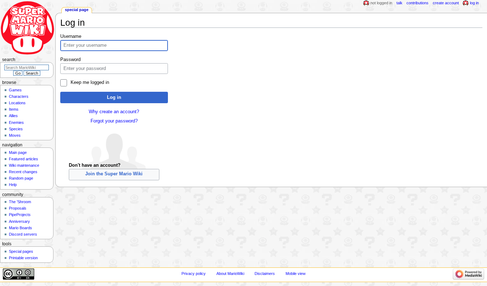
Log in (114, 97)
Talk (399, 3)
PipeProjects (20, 214)
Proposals (17, 208)
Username (70, 36)
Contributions (417, 3)
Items (14, 109)
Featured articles (23, 159)
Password (70, 59)
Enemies (16, 122)
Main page (18, 152)
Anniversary (19, 221)
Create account (446, 3)
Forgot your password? (114, 121)
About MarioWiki (230, 273)
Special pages (21, 251)
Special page (76, 9)
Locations (17, 103)
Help (13, 184)
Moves (15, 135)
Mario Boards (20, 228)
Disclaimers (265, 273)
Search (8, 59)
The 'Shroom (20, 202)
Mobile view (296, 273)
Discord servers (23, 234)
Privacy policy (193, 273)
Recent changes (23, 172)
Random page (21, 178)
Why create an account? (114, 111)
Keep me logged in (90, 82)
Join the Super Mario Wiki (114, 173)
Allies (13, 116)
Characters (19, 96)
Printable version (23, 258)
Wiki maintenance (24, 165)
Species (16, 129)
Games (15, 90)
